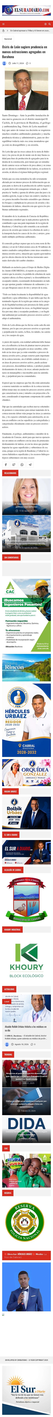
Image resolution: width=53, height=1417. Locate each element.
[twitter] (13, 465)
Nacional (8, 39)
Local (6, 1001)
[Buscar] (49, 24)
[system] (45, 24)
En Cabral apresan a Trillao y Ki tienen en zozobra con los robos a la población (30, 31)
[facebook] (5, 465)
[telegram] (30, 465)
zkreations (22, 1360)
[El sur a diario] (4, 63)
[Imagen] (26, 1008)
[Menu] (3, 24)
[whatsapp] (22, 465)
